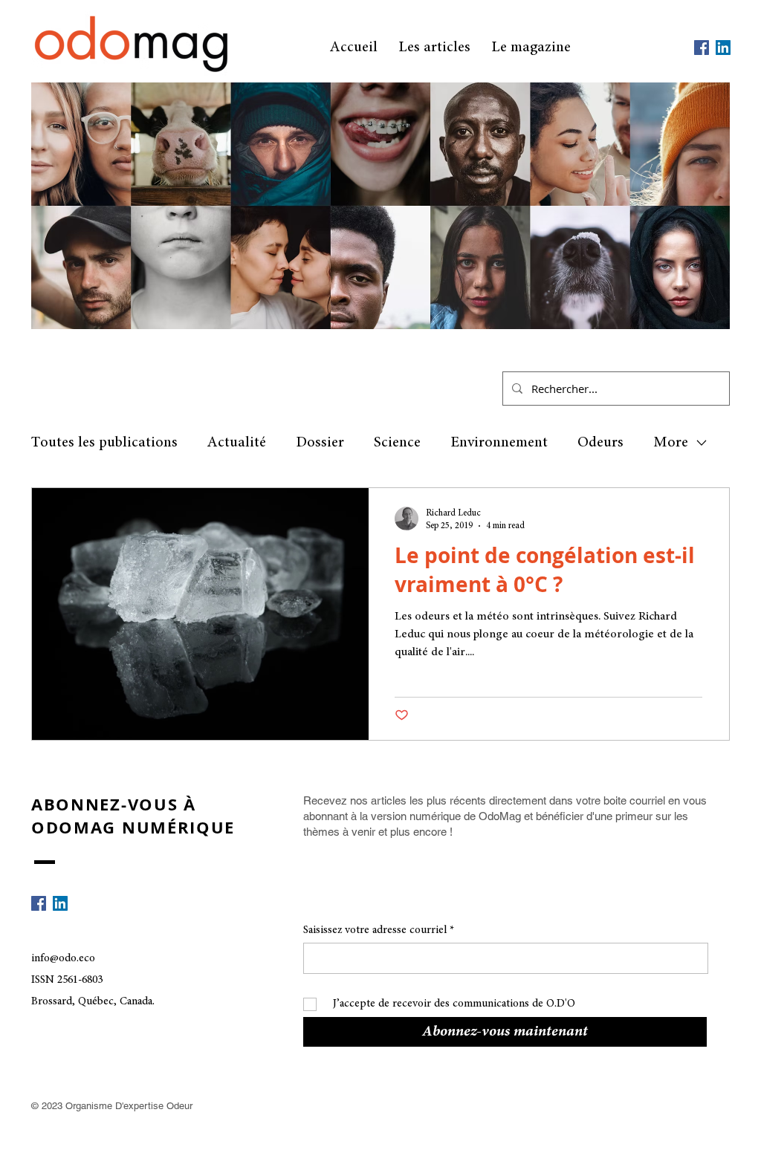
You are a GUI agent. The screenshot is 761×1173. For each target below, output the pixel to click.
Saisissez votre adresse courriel (375, 930)
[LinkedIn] (723, 47)
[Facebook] (701, 47)
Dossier (320, 442)
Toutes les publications (104, 442)
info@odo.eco (63, 958)
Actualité (236, 442)
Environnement (499, 442)
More (670, 442)
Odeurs (600, 442)
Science (397, 442)
